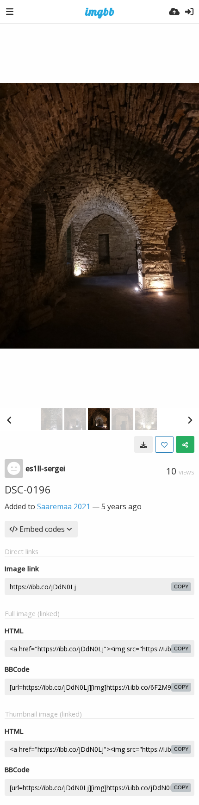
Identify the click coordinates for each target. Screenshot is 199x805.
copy (181, 586)
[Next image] (189, 420)
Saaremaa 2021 (63, 506)
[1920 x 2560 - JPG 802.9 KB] (143, 444)
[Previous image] (9, 420)
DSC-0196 (28, 489)
